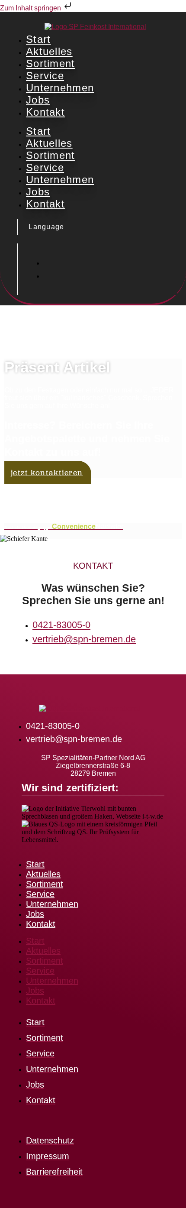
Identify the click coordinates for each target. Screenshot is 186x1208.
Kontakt (45, 112)
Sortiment (50, 63)
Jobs (38, 100)
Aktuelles (49, 51)
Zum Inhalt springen (31, 8)
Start (38, 39)
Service (45, 75)
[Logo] (95, 27)
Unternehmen (60, 88)
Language (45, 226)
